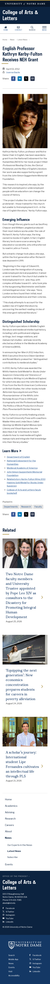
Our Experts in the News (19, 845)
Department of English (18, 457)
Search (32, 30)
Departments (11, 506)
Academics (11, 805)
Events (9, 864)
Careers (9, 825)
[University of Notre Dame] (25, 945)
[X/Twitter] (26, 78)
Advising (10, 812)
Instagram (10, 915)
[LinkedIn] (20, 78)
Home (5, 30)
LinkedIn (9, 922)
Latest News (22, 40)
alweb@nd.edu (9, 903)
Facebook (10, 908)
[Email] (32, 78)
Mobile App (13, 959)
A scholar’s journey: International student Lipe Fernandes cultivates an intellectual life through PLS (22, 764)
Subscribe (12, 857)
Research (26, 506)
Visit (10, 971)
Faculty (38, 506)
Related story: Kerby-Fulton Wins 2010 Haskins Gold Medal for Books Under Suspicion (26, 482)
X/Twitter (9, 912)
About (8, 831)
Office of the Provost (15, 876)
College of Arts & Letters (20, 15)
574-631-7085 (15, 900)
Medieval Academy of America (22, 468)
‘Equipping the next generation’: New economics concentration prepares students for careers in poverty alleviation (21, 684)
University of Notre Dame (25, 4)
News (12, 40)
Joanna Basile (13, 72)
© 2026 (6, 927)
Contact (18, 30)
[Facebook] (13, 78)
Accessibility (13, 975)
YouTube (9, 918)
